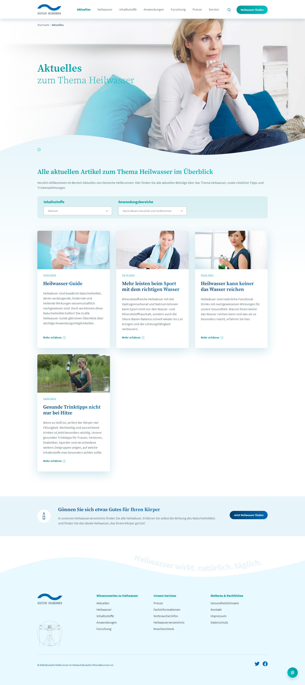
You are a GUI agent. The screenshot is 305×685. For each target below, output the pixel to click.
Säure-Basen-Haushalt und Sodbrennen (147, 211)
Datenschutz (219, 622)
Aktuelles (83, 9)
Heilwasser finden (252, 10)
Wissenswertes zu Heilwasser (117, 595)
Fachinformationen (167, 609)
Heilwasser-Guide (62, 284)
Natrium (53, 211)
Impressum (218, 616)
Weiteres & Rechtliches (227, 595)
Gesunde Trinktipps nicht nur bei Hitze (71, 410)
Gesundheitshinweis (225, 603)
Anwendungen (154, 9)
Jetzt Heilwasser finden (249, 515)
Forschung (178, 9)
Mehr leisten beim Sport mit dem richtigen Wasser (150, 287)
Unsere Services (165, 595)
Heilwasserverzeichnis (169, 622)
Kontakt (216, 609)
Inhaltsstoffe (128, 9)
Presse (197, 9)
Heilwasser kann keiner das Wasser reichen (227, 287)
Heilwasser (104, 9)
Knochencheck (164, 629)
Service (214, 9)
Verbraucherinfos (166, 616)
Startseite (43, 25)
